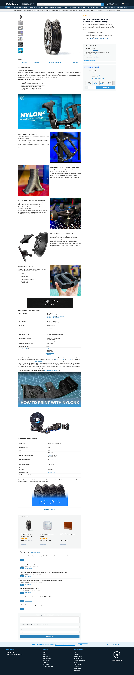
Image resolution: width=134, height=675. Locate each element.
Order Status (78, 656)
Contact (76, 654)
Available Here (51, 472)
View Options (63, 544)
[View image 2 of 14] (20, 22)
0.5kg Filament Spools (111, 10)
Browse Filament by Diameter (29, 10)
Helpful (22, 560)
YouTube (118, 644)
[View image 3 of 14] (20, 27)
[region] (52, 35)
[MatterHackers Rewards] (86, 67)
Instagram (110, 644)
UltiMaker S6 (60, 319)
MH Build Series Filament (93, 7)
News (44, 654)
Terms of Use (77, 668)
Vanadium (48, 354)
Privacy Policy (78, 666)
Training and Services (49, 7)
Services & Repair (48, 666)
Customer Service (32, 1)
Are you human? (35, 624)
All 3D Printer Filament (18, 10)
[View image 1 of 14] (20, 16)
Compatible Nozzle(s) (23, 348)
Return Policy (78, 664)
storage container (38, 361)
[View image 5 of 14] (20, 39)
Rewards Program (79, 660)
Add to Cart (105, 87)
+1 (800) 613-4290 (39, 1)
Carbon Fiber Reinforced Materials (68, 10)
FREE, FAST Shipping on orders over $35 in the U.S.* (16, 1)
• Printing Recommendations (55, 62)
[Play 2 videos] (20, 50)
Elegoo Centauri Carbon (51, 319)
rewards (96, 67)
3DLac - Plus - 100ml (90, 48)
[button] (28, 4)
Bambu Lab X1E (60, 316)
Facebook (105, 644)
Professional (47, 658)
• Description (24, 62)
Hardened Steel (49, 348)
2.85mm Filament (39, 10)
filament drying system (60, 359)
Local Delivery (78, 658)
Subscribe (82, 644)
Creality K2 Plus (57, 317)
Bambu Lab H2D (50, 317)
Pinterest (116, 644)
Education (46, 660)
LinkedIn (113, 644)
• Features (36, 62)
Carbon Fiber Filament (56, 10)
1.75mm (50, 455)
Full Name (22, 629)
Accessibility (77, 670)
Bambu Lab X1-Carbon (51, 316)
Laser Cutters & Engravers (121, 7)
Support (45, 662)
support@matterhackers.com (14, 654)
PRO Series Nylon (45, 12)
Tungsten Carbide (50, 353)
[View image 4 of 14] (20, 33)
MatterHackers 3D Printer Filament (82, 10)
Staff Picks (18, 7)
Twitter (108, 644)
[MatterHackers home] (12, 4)
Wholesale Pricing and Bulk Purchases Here (99, 38)
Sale (14, 7)
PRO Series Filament (82, 7)
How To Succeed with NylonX (50, 370)
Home (19, 12)
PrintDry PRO (69, 359)
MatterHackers (87, 17)
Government (47, 664)
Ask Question (49, 636)
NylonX (92, 10)
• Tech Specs (75, 62)
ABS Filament (65, 7)
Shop (44, 652)
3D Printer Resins (103, 7)
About (75, 652)
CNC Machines (112, 7)
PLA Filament (58, 7)
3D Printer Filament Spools (100, 10)
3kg (52, 459)
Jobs (75, 662)
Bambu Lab (40, 7)
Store (23, 12)
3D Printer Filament (33, 7)
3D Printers (24, 7)
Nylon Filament (47, 10)
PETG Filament (73, 7)
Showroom (46, 656)
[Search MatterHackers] (102, 4)
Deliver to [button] (98, 78)
